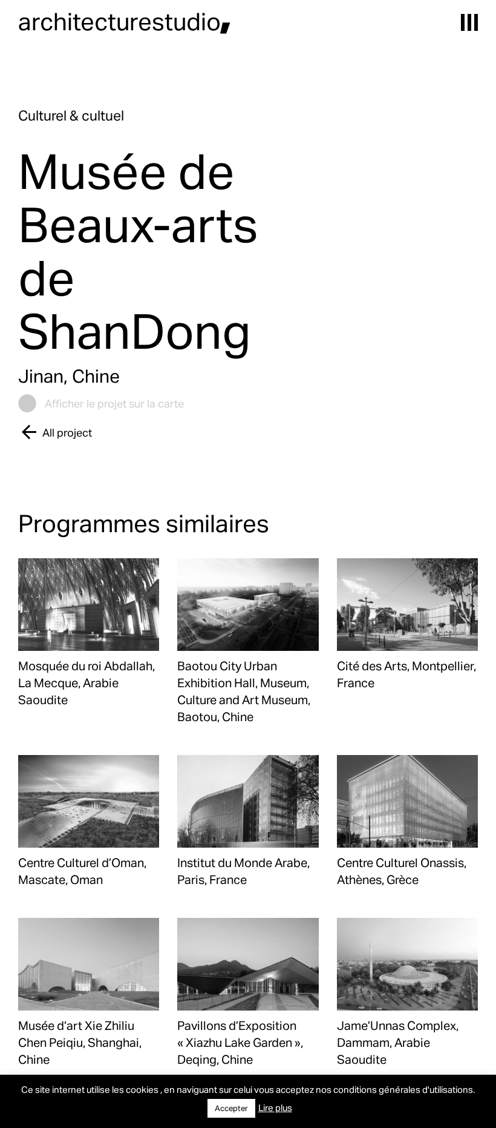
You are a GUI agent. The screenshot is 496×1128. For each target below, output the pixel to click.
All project (67, 432)
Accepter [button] (231, 1108)
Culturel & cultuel (71, 115)
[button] (469, 22)
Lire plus (275, 1107)
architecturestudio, (124, 20)
